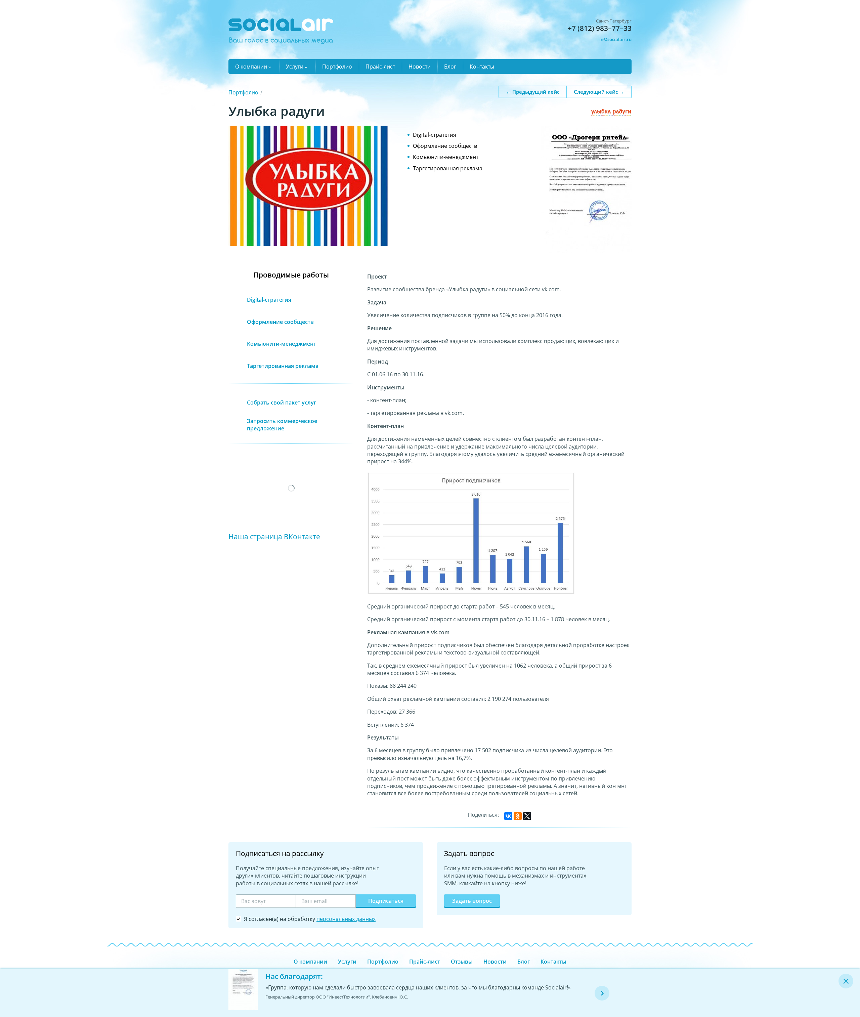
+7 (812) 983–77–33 (600, 28)
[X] (527, 816)
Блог (450, 66)
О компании (251, 66)
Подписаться (385, 900)
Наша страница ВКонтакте (274, 536)
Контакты (482, 66)
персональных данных (346, 919)
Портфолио (337, 66)
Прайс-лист (380, 66)
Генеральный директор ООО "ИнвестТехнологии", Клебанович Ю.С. (336, 997)
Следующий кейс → (599, 91)
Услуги (294, 66)
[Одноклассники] (518, 816)
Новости (419, 66)
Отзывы (462, 961)
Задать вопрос (472, 900)
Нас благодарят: (294, 976)
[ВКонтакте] (508, 816)
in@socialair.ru (615, 39)
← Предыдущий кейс (532, 91)
